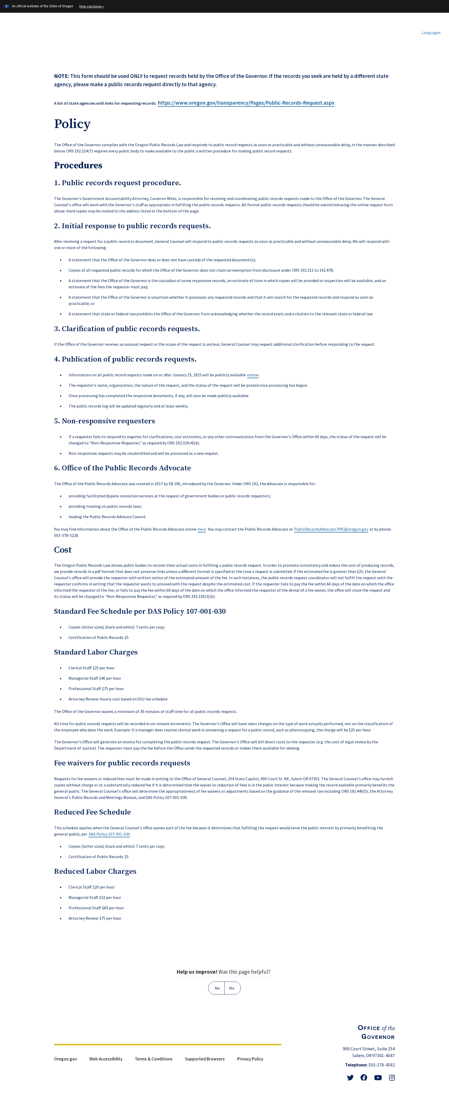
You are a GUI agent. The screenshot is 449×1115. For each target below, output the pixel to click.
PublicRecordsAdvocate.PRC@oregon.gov (331, 529)
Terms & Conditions (154, 1059)
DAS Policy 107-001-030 (186, 611)
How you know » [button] (91, 6)
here (202, 529)
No (231, 988)
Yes (217, 988)
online (253, 374)
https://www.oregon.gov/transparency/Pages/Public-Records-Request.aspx (246, 102)
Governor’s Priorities (209, 31)
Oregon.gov (65, 1059)
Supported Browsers (205, 1059)
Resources (321, 31)
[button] (429, 32)
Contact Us (392, 31)
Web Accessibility (105, 1059)
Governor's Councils (271, 31)
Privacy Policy (250, 1059)
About (356, 31)
